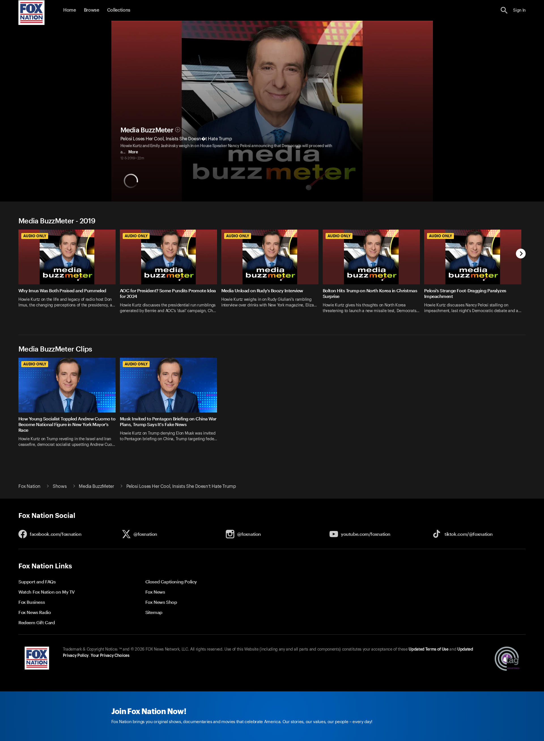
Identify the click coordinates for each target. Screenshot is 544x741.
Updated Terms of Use (428, 649)
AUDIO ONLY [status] (34, 236)
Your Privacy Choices (110, 656)
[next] (521, 254)
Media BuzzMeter (147, 130)
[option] (69, 275)
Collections (118, 10)
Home (69, 10)
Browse (91, 10)
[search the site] (504, 10)
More (133, 152)
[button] (504, 10)
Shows (60, 486)
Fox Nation (29, 486)
